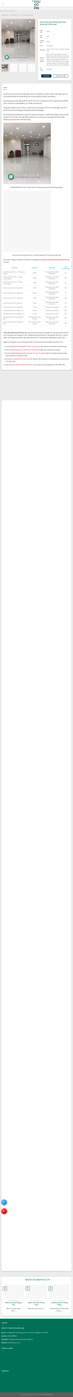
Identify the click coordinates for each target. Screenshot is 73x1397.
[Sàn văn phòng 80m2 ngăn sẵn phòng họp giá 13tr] (36, 1019)
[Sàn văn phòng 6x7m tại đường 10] (36, 1115)
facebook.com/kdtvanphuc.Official (20, 1339)
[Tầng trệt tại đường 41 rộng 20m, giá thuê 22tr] (36, 1210)
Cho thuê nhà (14, 15)
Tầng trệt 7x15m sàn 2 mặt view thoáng (36, 581)
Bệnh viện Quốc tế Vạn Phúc (36, 1304)
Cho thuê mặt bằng (27, 15)
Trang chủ (4, 15)
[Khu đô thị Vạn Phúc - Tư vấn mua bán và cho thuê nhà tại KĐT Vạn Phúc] (36, 5)
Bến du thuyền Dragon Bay (14, 1304)
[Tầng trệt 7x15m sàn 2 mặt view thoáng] (36, 539)
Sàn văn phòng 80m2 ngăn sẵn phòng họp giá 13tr (36, 1061)
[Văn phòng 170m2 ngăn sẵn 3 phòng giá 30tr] (36, 923)
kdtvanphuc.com (14, 1343)
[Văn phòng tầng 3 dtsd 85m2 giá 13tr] (36, 731)
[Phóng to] (4, 60)
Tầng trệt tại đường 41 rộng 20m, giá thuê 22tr (36, 1252)
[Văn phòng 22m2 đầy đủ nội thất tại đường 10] (36, 827)
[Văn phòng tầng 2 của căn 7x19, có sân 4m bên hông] (36, 444)
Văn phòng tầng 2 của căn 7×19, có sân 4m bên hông (36, 485)
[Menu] (3, 3)
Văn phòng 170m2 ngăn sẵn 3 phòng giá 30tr (36, 965)
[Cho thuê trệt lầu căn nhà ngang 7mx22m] (36, 635)
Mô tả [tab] (5, 89)
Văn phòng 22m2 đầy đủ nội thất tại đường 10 (36, 869)
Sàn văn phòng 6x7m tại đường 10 (36, 1156)
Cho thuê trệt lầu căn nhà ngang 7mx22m (36, 677)
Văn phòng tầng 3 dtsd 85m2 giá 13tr (37, 773)
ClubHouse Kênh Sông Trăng (59, 1304)
